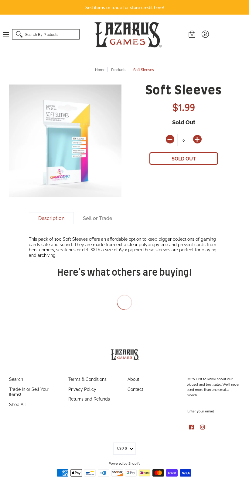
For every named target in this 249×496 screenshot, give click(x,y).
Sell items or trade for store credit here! (124, 7)
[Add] (197, 139)
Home (100, 69)
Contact (135, 389)
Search (16, 379)
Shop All (17, 404)
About (133, 379)
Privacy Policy (82, 389)
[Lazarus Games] (126, 35)
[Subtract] (170, 139)
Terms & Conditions (87, 379)
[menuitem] (9, 34)
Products (118, 69)
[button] (9, 34)
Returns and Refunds (89, 398)
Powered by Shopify (124, 463)
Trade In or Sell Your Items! (29, 391)
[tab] (51, 218)
